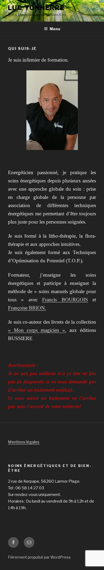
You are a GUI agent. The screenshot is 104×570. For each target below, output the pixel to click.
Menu (55, 29)
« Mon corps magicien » (36, 330)
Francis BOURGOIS (65, 299)
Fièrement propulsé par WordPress (39, 557)
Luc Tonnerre (36, 8)
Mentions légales (23, 442)
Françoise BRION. (27, 308)
